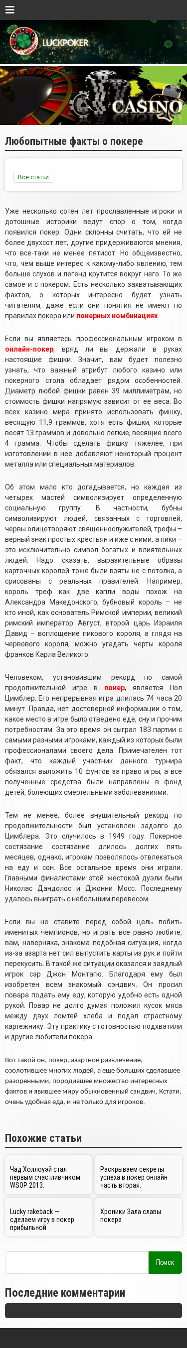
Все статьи (33, 177)
